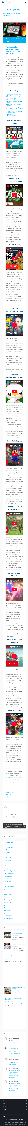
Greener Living (8, 871)
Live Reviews (7, 881)
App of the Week (8, 847)
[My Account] (25, 2)
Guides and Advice (9, 873)
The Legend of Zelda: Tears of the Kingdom (14, 97)
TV (5, 913)
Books (6, 850)
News (5, 897)
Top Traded (7, 910)
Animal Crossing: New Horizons (13, 113)
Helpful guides (8, 876)
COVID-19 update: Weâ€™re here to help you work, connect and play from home (14, 1074)
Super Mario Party (12, 100)
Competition (7, 852)
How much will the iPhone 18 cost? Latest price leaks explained (18, 943)
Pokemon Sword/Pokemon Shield (14, 104)
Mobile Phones (8, 884)
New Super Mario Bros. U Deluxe (14, 94)
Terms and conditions (10, 908)
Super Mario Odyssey (13, 107)
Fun (5, 865)
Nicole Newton (19, 817)
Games (8, 41)
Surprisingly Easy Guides (10, 900)
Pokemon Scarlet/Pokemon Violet (14, 101)
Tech (5, 905)
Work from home (8, 918)
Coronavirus (7, 857)
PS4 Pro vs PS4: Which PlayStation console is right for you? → (14, 827)
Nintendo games (10, 792)
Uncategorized (8, 916)
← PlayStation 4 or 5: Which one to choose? (13, 824)
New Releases (8, 894)
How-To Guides (8, 879)
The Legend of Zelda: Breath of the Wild (15, 109)
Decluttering (7, 860)
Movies (6, 889)
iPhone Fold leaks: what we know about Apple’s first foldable (18, 932)
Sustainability (7, 902)
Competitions (7, 855)
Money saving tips (9, 886)
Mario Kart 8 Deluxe (12, 115)
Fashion (6, 863)
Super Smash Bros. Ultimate (14, 111)
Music (5, 892)
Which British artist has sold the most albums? (14, 1042)
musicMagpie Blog (13, 9)
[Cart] (22, 2)
